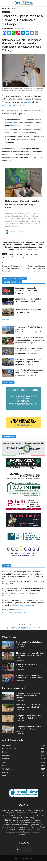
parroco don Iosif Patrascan (13, 105)
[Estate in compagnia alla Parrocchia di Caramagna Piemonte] (8, 291)
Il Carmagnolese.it (26, 858)
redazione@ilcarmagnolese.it (22, 605)
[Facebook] (17, 849)
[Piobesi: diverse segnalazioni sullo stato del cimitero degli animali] (8, 708)
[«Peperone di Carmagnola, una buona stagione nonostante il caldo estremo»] (8, 341)
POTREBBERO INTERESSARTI (14, 279)
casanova (11, 254)
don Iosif (19, 254)
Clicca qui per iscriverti (29, 249)
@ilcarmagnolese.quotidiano (23, 628)
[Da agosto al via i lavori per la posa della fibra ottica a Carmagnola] (8, 667)
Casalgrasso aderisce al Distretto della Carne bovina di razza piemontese (28, 729)
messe (26, 254)
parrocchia (6, 257)
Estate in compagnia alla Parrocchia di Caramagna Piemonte (26, 290)
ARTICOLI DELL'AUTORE (12, 282)
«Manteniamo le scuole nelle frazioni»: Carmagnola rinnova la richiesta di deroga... (30, 655)
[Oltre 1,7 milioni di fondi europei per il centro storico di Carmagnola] (8, 373)
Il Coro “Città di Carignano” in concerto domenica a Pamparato (12, 268)
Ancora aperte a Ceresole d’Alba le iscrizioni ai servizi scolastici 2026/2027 (28, 695)
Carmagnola (12, 8)
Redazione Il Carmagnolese (23, 332)
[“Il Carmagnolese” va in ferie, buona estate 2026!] (8, 330)
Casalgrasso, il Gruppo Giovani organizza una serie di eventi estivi (34, 268)
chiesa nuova (14, 125)
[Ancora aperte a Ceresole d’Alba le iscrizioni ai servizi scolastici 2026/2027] (8, 696)
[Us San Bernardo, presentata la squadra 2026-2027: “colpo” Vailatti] (8, 678)
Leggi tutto (16, 226)
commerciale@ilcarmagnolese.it (14, 612)
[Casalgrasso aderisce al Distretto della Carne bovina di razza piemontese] (8, 729)
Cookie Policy (29, 817)
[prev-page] (3, 320)
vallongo (22, 257)
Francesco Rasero (20, 342)
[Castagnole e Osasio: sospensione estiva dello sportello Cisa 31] (8, 718)
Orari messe (34, 254)
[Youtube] (29, 849)
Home (4, 8)
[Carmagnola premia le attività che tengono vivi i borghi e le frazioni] (8, 362)
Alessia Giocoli (8, 28)
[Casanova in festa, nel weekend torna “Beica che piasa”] (8, 301)
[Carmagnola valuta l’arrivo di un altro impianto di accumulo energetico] (8, 351)
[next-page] (7, 320)
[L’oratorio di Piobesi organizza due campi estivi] (8, 312)
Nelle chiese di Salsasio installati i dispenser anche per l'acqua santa (23, 204)
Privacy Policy (18, 817)
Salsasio (14, 257)
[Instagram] (23, 849)
